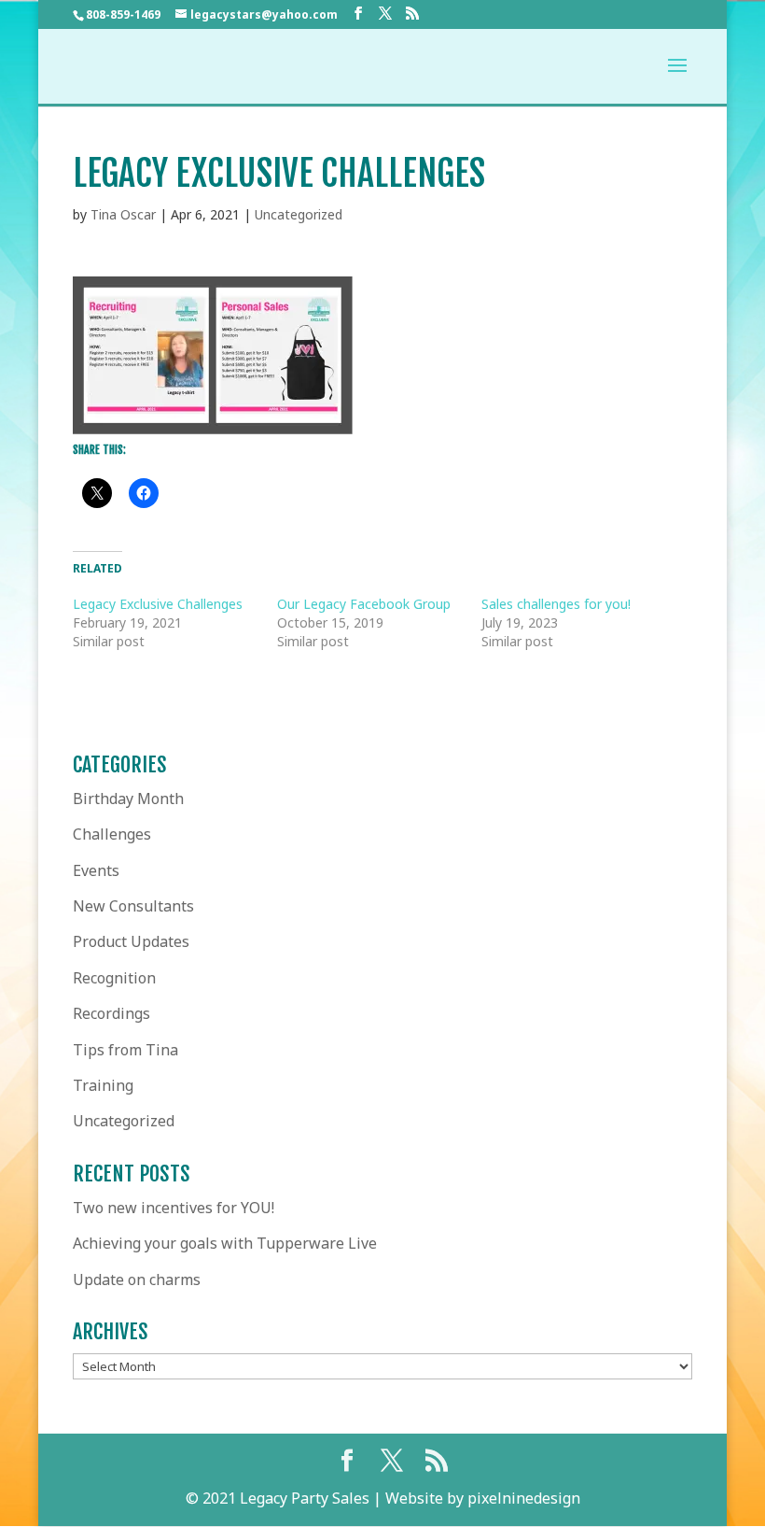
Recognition (114, 978)
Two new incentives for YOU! (173, 1207)
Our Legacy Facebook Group (364, 604)
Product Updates (131, 941)
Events (96, 870)
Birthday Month (128, 798)
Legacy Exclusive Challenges (158, 604)
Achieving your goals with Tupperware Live (225, 1243)
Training (103, 1085)
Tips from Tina (125, 1049)
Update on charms (137, 1279)
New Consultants (133, 906)
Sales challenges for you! (556, 604)
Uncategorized (298, 214)
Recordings (111, 1013)
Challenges (112, 834)
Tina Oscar (123, 214)
